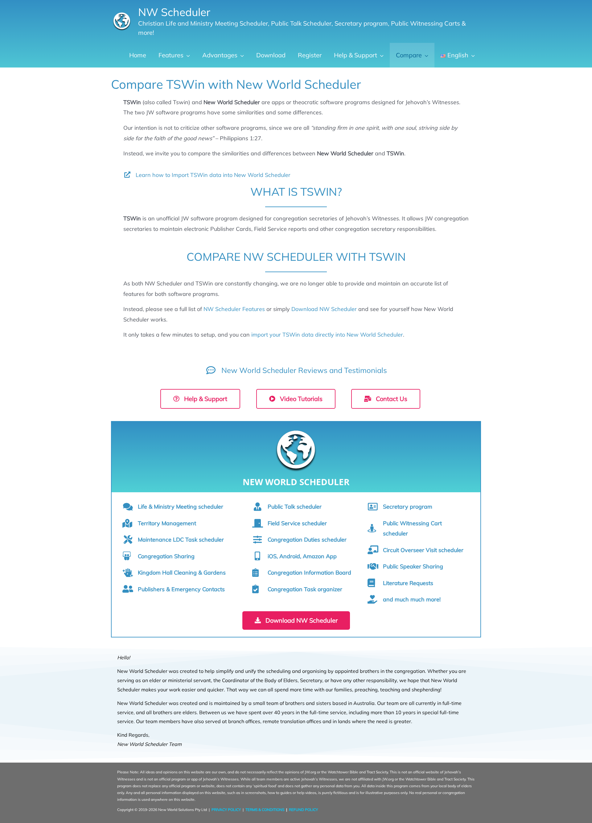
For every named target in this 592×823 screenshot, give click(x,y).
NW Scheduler (174, 12)
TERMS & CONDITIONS (264, 809)
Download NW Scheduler (324, 309)
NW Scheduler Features (234, 309)
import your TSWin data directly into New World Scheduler (327, 334)
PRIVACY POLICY (226, 809)
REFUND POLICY (303, 809)
